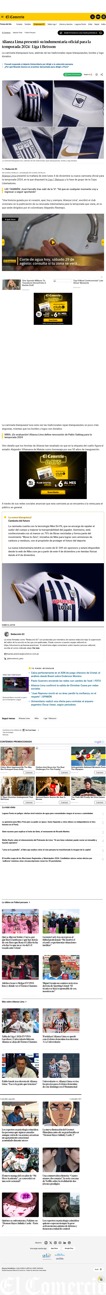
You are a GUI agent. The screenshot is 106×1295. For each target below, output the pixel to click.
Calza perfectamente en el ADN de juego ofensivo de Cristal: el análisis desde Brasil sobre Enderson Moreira (65, 674)
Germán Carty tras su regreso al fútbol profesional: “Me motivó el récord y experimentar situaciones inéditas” (59, 941)
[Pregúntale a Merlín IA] (101, 1279)
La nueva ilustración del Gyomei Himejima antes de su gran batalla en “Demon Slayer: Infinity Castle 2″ (61, 1132)
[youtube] (60, 1242)
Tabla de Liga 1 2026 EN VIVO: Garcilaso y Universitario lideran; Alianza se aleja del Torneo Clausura (19, 1039)
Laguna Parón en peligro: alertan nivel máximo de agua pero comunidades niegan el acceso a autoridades (47, 813)
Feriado (19, 24)
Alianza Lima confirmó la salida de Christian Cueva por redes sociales (65, 687)
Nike (37, 718)
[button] (15, 684)
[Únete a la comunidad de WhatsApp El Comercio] (72, 74)
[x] (50, 1242)
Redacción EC (11, 169)
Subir (97, 1269)
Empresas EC (39, 24)
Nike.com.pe (34, 551)
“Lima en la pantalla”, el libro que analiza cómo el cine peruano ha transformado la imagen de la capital (46, 850)
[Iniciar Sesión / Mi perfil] (103, 16)
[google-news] (69, 1242)
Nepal (96, 24)
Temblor (27, 24)
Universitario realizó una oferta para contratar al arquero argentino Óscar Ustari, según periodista (62, 703)
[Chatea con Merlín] (92, 16)
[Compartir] (101, 74)
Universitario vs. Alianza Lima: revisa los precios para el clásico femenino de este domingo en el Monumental (61, 1084)
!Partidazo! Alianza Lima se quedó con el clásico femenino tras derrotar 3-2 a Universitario (60, 1039)
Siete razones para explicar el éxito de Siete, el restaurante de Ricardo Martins (36, 831)
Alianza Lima (24, 718)
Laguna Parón (80, 24)
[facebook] (46, 1242)
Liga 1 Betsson (50, 718)
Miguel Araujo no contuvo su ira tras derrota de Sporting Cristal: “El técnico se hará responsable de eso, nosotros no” (60, 987)
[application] (16, 684)
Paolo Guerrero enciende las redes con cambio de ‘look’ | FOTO (66, 680)
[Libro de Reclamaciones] (60, 1256)
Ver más (36, 648)
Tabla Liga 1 (52, 24)
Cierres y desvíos (66, 24)
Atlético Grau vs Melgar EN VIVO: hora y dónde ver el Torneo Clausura (19, 984)
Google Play (69, 1248)
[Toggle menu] (2, 16)
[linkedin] (64, 1242)
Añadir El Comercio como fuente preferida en (80, 33)
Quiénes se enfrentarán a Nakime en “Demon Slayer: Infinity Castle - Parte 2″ (20, 1223)
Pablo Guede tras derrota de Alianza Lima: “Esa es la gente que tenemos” (19, 1083)
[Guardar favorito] (96, 74)
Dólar (90, 24)
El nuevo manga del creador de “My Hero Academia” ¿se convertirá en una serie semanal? (19, 1178)
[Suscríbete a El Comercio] (97, 16)
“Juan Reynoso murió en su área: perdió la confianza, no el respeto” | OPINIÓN (63, 695)
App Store (54, 1248)
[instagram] (55, 1242)
